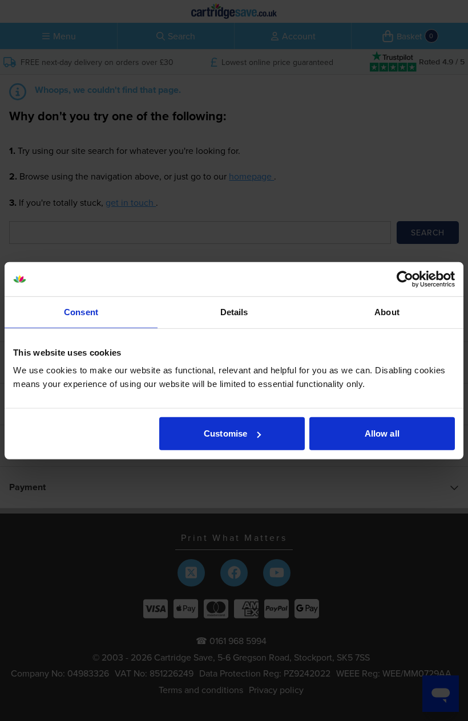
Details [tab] (234, 311)
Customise (225, 433)
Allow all (382, 433)
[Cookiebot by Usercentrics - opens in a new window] (405, 278)
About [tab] (387, 311)
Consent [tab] (81, 311)
